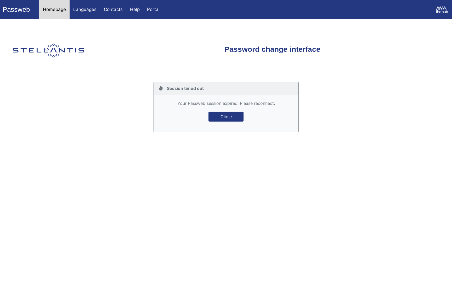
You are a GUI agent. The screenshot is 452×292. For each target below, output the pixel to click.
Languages (85, 9)
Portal (153, 9)
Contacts (113, 9)
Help (135, 9)
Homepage (54, 9)
